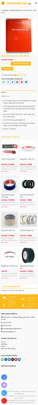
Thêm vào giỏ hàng (21, 63)
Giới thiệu (4, 344)
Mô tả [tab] (3, 92)
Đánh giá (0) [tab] (5, 96)
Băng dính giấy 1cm (26, 230)
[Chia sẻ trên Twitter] (13, 82)
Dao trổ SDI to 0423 (8, 159)
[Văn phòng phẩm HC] (19, 3)
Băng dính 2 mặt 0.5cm (9, 266)
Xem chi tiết (4, 171)
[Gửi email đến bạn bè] (17, 82)
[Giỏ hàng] (36, 3)
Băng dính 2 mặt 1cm (27, 159)
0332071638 (7, 322)
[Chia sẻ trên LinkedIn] (26, 82)
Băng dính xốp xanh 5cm (27, 267)
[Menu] (3, 3)
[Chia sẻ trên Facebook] (8, 82)
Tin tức (3, 342)
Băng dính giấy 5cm (8, 230)
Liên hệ (3, 346)
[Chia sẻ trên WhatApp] (4, 82)
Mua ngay (7, 69)
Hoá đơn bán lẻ (15, 10)
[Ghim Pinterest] (22, 82)
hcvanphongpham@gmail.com (12, 328)
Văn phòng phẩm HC (9, 332)
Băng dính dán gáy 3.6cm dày (7, 196)
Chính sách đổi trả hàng (8, 348)
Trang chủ (5, 10)
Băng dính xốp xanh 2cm (27, 196)
